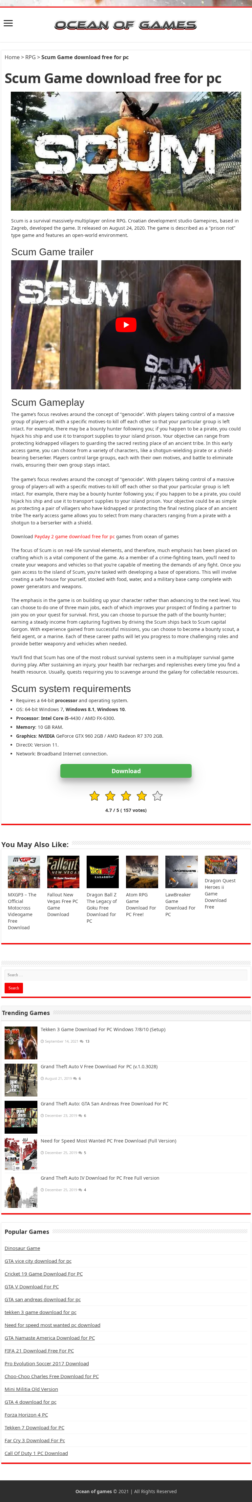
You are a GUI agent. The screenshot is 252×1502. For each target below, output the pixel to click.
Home (12, 57)
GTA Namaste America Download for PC (50, 1337)
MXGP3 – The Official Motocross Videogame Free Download (22, 911)
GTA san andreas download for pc (43, 1299)
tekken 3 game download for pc (40, 1312)
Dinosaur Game (22, 1248)
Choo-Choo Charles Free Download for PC (52, 1376)
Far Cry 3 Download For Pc (35, 1440)
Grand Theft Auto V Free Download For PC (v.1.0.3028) (99, 1066)
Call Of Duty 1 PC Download (36, 1453)
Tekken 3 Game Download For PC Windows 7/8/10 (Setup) (103, 1029)
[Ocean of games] (126, 24)
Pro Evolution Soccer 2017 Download (47, 1363)
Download (126, 771)
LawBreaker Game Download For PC (180, 904)
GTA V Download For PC (32, 1286)
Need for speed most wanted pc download (52, 1325)
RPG (30, 57)
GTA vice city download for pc (38, 1261)
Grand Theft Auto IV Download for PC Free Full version (100, 1178)
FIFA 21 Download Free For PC (39, 1350)
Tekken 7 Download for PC (34, 1427)
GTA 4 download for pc (30, 1401)
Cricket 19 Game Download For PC (44, 1273)
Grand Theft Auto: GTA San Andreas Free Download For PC (104, 1103)
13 (87, 1041)
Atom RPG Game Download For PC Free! (141, 904)
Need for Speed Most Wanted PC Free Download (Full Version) (108, 1141)
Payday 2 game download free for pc (74, 536)
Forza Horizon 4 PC (26, 1414)
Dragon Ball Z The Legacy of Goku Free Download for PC (102, 907)
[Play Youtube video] (126, 325)
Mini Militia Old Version (31, 1389)
